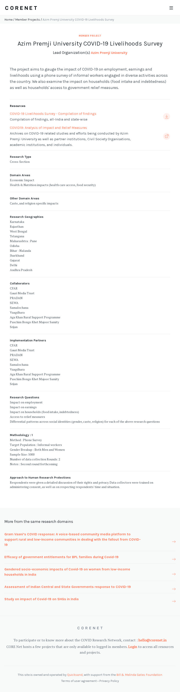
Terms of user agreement (79, 681)
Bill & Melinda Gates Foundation (139, 675)
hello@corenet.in (153, 640)
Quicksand (75, 675)
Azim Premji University (109, 53)
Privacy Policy (109, 681)
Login (132, 646)
